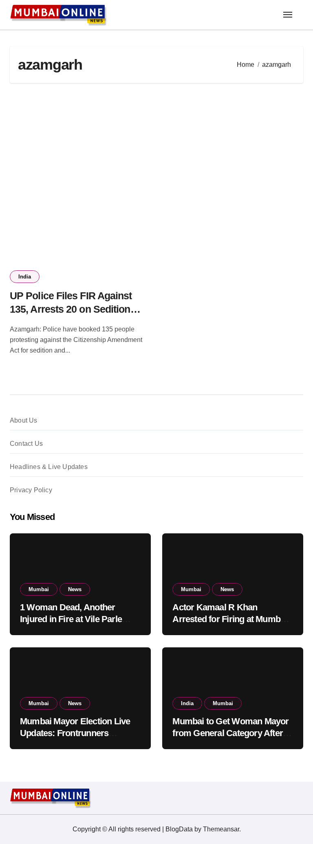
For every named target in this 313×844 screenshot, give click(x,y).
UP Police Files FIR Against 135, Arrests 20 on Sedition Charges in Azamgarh (71, 309)
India (24, 277)
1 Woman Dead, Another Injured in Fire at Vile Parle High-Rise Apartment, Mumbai (78, 619)
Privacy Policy (31, 490)
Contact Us (26, 443)
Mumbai (39, 589)
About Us (23, 420)
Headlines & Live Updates (49, 466)
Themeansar (221, 829)
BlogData (179, 829)
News (75, 589)
